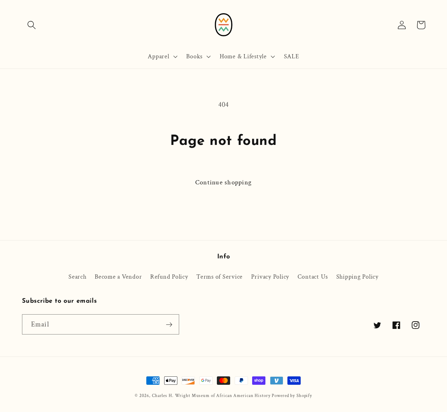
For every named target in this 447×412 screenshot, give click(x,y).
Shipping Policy (357, 277)
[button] (31, 25)
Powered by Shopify (292, 395)
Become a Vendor (118, 277)
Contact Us (313, 277)
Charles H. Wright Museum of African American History (211, 395)
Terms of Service (219, 277)
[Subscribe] (169, 324)
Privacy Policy (270, 277)
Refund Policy (169, 277)
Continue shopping (223, 182)
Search (77, 277)
